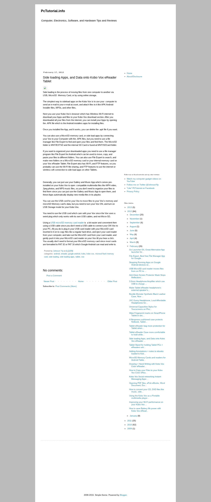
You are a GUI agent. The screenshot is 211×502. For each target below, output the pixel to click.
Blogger (123, 495)
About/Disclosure (134, 76)
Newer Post (49, 281)
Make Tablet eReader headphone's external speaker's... (145, 289)
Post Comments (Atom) (66, 286)
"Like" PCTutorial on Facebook (140, 188)
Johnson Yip (58, 251)
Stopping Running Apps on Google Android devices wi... (144, 263)
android (57, 254)
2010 (129, 424)
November (135, 219)
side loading (54, 257)
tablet (78, 257)
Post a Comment (54, 275)
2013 (129, 207)
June (132, 230)
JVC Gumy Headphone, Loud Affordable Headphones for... (147, 301)
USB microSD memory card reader (67, 222)
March (133, 242)
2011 (129, 420)
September (135, 222)
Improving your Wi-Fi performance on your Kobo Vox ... (146, 403)
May (132, 234)
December (135, 214)
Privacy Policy (133, 191)
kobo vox (90, 254)
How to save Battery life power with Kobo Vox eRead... (145, 409)
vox (82, 257)
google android (74, 254)
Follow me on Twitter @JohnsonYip (143, 185)
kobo (83, 254)
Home (81, 281)
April (132, 238)
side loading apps (67, 257)
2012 (129, 211)
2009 (129, 428)
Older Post (112, 281)
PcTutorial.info (53, 11)
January (134, 416)
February (134, 246)
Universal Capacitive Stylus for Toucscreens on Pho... (143, 308)
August (133, 226)
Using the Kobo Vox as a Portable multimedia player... (144, 397)
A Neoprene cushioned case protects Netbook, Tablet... (146, 320)
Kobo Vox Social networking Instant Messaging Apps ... (145, 377)
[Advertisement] (105, 46)
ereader (64, 254)
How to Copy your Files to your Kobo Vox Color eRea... (145, 371)
